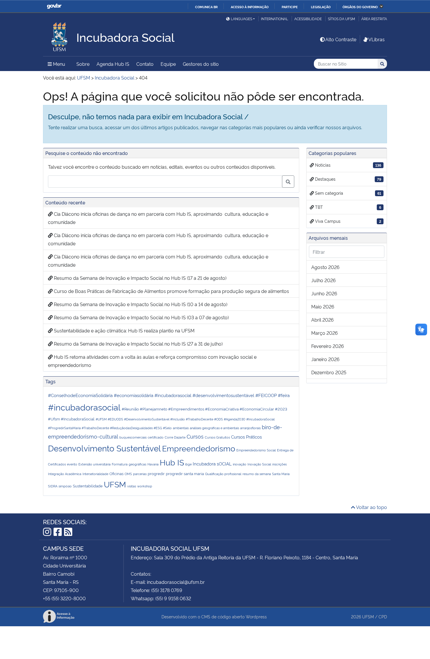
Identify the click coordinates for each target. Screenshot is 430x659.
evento (72, 464)
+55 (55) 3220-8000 (64, 598)
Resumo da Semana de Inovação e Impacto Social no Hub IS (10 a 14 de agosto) (140, 304)
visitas (131, 486)
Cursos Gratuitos (217, 437)
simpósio (65, 486)
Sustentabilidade (88, 485)
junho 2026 (324, 293)
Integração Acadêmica (64, 474)
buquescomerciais (133, 437)
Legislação (321, 6)
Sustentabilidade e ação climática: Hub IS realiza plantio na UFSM (124, 330)
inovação (239, 464)
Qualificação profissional (223, 474)
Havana (153, 464)
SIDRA (52, 486)
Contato (145, 64)
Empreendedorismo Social (256, 450)
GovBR (54, 6)
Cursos (195, 436)
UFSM (115, 483)
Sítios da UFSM (341, 18)
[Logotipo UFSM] (59, 35)
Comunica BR (206, 6)
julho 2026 (323, 280)
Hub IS (172, 461)
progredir (156, 473)
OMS (128, 474)
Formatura (120, 464)
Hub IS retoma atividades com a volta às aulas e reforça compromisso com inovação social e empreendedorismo (152, 360)
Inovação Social (259, 464)
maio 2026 (322, 306)
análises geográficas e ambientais (214, 428)
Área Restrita (374, 18)
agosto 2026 (325, 267)
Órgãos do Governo (360, 6)
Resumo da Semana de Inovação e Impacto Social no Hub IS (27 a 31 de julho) (138, 343)
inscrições (279, 464)
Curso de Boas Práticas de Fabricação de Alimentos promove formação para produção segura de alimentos (171, 291)
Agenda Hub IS (113, 64)
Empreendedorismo (198, 447)
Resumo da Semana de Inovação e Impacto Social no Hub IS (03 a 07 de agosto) (141, 317)
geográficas (137, 464)
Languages (241, 18)
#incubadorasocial (84, 407)
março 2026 (324, 333)
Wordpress (256, 616)
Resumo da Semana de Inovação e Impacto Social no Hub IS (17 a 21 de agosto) (139, 278)
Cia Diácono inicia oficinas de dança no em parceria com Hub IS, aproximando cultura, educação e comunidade (158, 218)
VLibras (376, 39)
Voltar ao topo (371, 507)
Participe (290, 6)
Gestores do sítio (201, 64)
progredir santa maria (185, 473)
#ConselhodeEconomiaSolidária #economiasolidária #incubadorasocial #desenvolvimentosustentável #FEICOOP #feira (169, 395)
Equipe (168, 64)
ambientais (181, 428)
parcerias (140, 474)
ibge (188, 464)
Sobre (83, 64)
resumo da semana (256, 474)
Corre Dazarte (175, 437)
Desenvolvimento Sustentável (104, 447)
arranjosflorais (250, 428)
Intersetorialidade (95, 474)
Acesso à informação (250, 6)
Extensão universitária (94, 464)
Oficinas (116, 473)
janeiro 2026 (325, 359)
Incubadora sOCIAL (212, 463)
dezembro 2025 (328, 372)
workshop (144, 486)
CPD (383, 616)
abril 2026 (322, 319)
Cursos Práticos (246, 437)
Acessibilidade (308, 18)
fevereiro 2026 (327, 346)
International (274, 18)
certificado (156, 437)
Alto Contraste (340, 39)
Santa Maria (281, 474)
